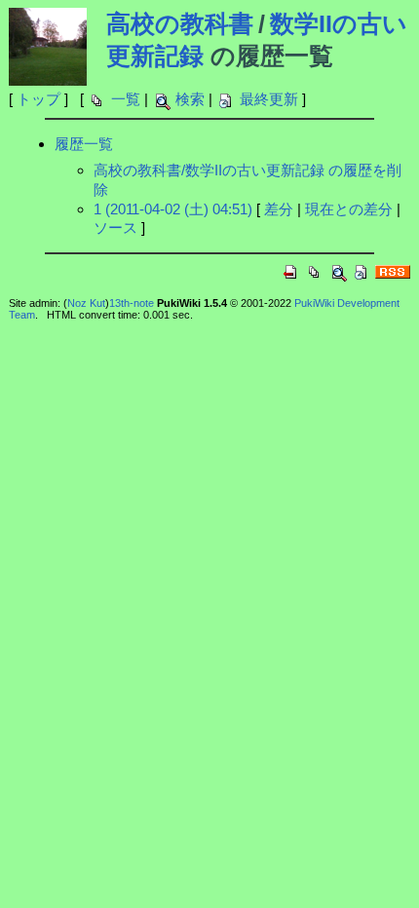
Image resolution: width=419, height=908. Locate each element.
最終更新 (269, 99)
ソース (115, 227)
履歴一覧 (84, 143)
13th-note (131, 303)
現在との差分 (349, 209)
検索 (190, 99)
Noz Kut (86, 303)
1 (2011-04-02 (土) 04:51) (173, 209)
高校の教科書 (179, 23)
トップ (38, 99)
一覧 (125, 99)
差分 (278, 209)
